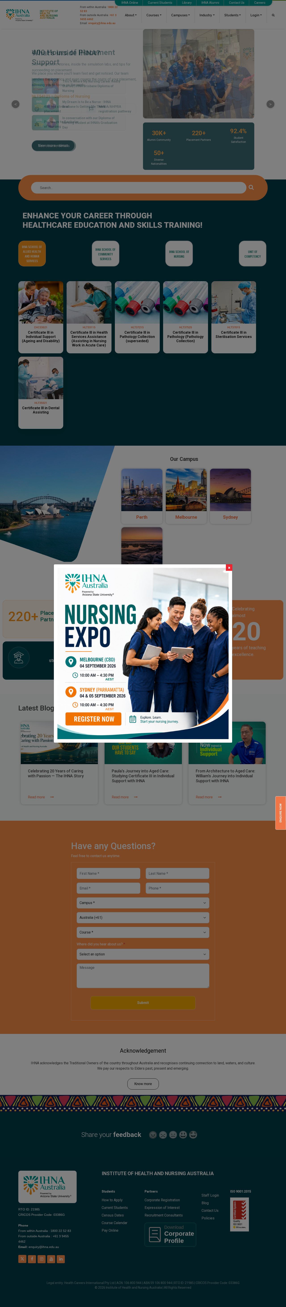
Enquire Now (280, 812)
